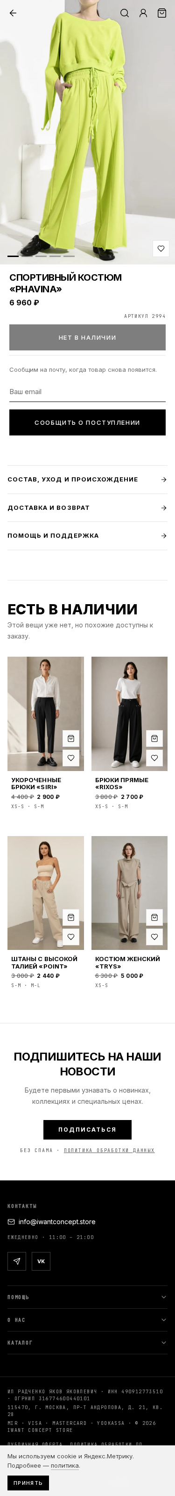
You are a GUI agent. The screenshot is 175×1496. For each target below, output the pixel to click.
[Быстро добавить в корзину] (71, 738)
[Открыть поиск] (124, 13)
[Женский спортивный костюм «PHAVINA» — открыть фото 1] (87, 132)
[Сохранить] (161, 248)
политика (65, 1465)
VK (41, 1261)
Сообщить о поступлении (87, 422)
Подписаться (87, 1129)
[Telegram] (16, 1261)
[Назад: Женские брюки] (13, 13)
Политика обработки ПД (106, 1445)
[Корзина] (162, 13)
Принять (28, 1483)
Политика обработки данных (109, 1150)
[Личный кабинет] (143, 13)
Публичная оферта (35, 1445)
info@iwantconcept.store (57, 1222)
